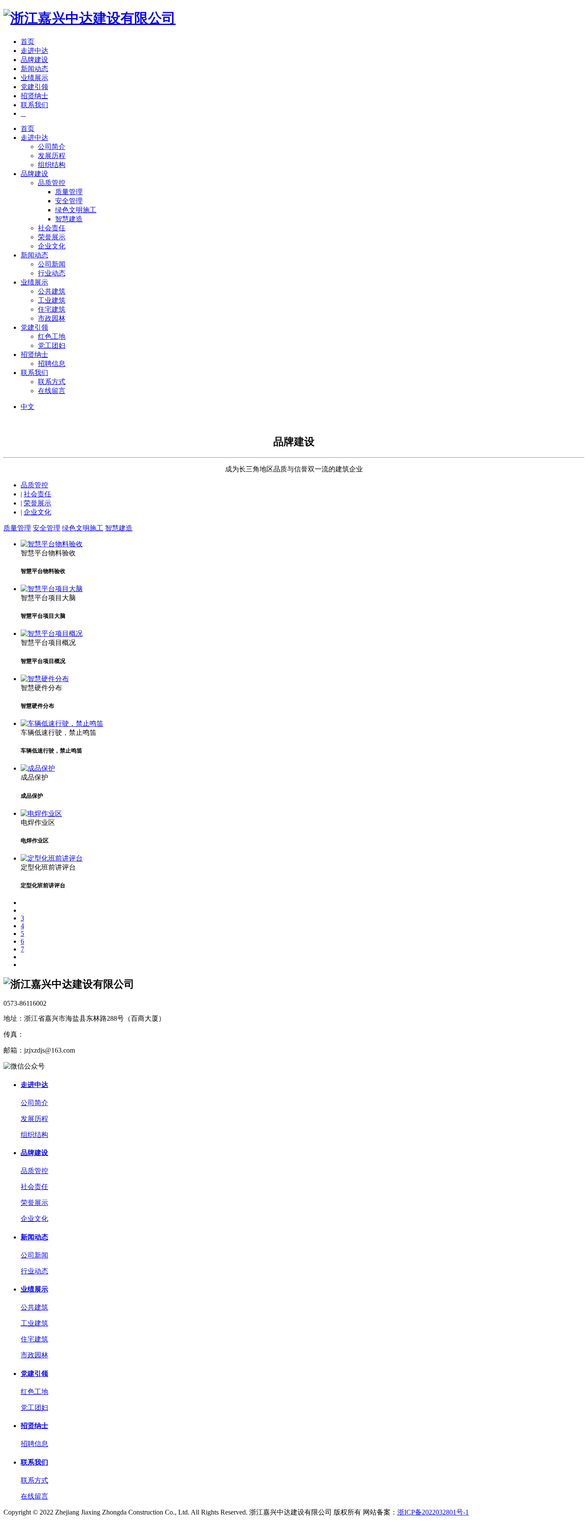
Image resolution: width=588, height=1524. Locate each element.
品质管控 (51, 182)
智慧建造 (69, 219)
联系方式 (51, 381)
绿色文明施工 (75, 210)
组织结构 (51, 164)
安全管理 (69, 200)
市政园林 (51, 318)
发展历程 (51, 155)
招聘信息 (51, 363)
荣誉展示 (51, 237)
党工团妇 (51, 345)
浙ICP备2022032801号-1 (433, 1512)
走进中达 (34, 50)
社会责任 (51, 228)
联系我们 (34, 104)
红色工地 (51, 336)
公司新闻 (51, 264)
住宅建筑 (51, 309)
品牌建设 (34, 59)
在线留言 (51, 390)
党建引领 (34, 86)
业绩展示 (34, 77)
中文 (27, 406)
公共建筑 (51, 291)
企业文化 (51, 246)
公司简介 (51, 146)
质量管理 (69, 191)
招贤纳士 (34, 95)
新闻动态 (34, 68)
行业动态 (51, 273)
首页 (27, 41)
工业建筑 (51, 300)
